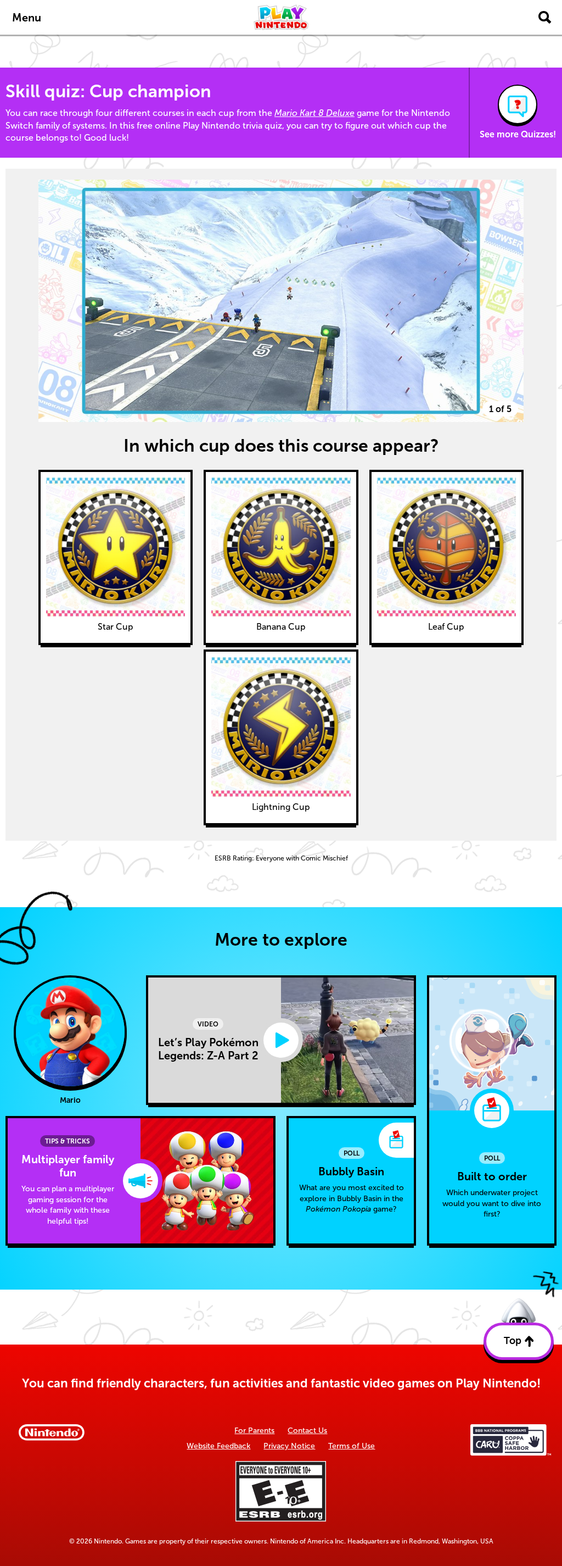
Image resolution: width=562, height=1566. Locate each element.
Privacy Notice (289, 1446)
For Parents (254, 1430)
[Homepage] (281, 17)
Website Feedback (218, 1446)
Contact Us (307, 1430)
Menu (26, 18)
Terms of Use (351, 1446)
